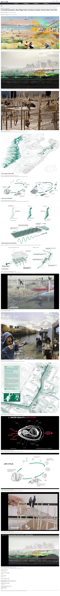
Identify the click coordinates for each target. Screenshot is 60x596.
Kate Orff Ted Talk (4, 581)
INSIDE (16, 3)
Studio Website (3, 580)
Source (15, 89)
